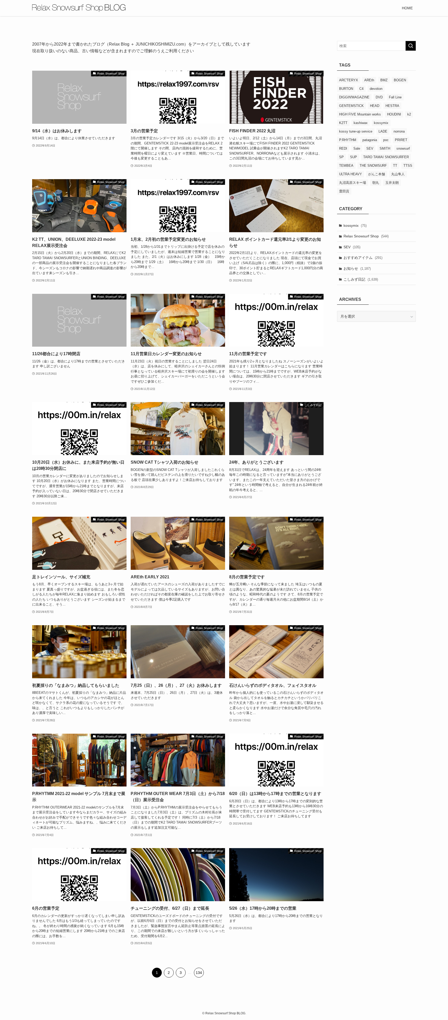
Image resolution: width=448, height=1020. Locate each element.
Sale (356, 148)
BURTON (346, 89)
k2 (409, 114)
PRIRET (401, 140)
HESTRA (392, 106)
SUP (353, 157)
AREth (369, 80)
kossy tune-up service (355, 131)
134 (199, 973)
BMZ (384, 80)
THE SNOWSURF (373, 165)
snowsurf (403, 148)
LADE (383, 131)
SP (341, 157)
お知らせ (357, 268)
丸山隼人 (398, 174)
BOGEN (400, 80)
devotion (376, 89)
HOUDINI (394, 114)
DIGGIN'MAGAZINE (354, 97)
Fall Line (395, 97)
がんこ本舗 (376, 174)
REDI (343, 148)
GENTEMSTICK (351, 106)
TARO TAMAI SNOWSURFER (386, 157)
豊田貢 (344, 191)
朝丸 (375, 183)
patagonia (369, 140)
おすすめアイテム (363, 258)
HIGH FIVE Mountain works (360, 114)
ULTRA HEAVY (350, 174)
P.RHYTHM (347, 140)
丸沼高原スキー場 (352, 183)
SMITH (385, 148)
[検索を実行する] (410, 46)
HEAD (374, 106)
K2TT (343, 123)
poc (386, 140)
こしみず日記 (361, 279)
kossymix (381, 123)
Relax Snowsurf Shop (366, 236)
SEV (369, 148)
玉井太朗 (392, 183)
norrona (399, 131)
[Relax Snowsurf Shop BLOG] (78, 8)
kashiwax (361, 123)
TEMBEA (346, 165)
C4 (361, 89)
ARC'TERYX (348, 80)
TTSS (407, 165)
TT (395, 165)
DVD (379, 97)
